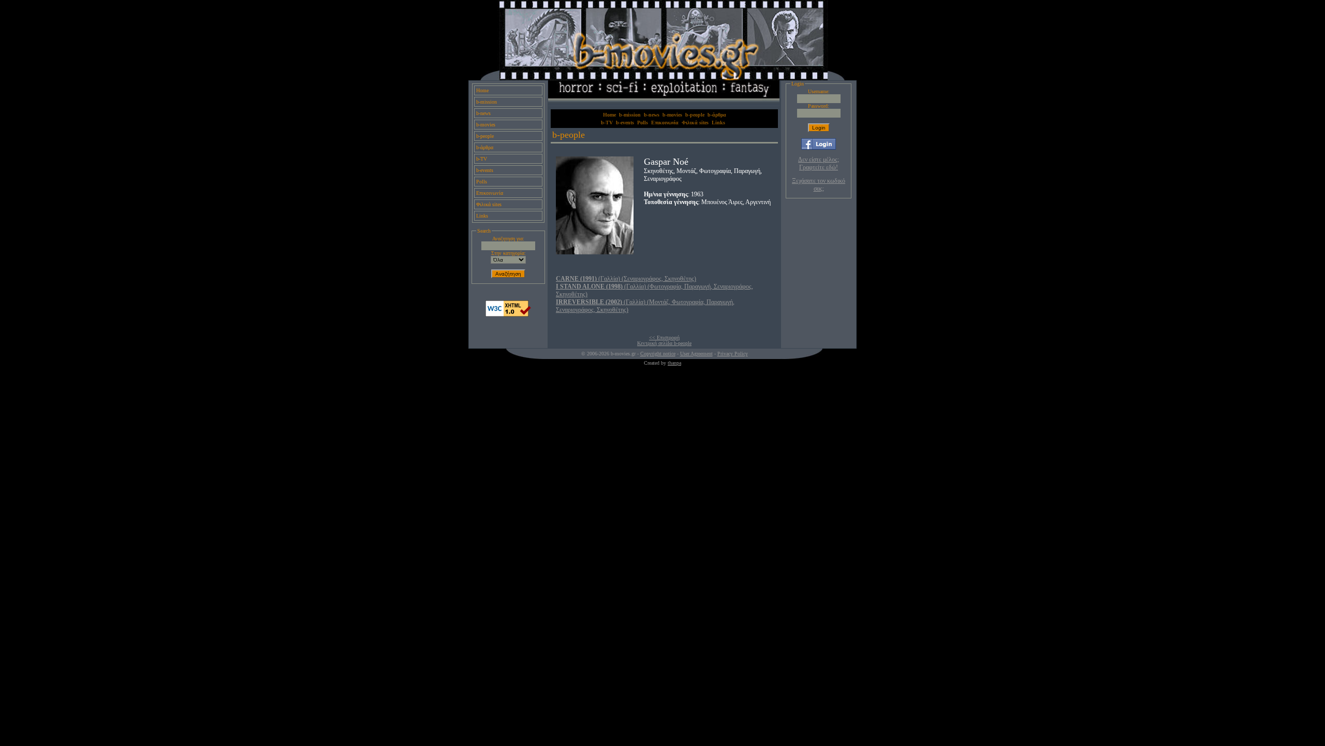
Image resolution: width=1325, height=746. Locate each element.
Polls (481, 181)
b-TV (481, 159)
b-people (485, 136)
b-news (483, 113)
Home (482, 90)
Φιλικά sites (489, 204)
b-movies (485, 124)
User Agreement (696, 353)
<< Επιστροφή (664, 337)
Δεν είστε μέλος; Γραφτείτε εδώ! (818, 163)
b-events (484, 170)
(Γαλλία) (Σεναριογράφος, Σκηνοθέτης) (626, 278)
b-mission (486, 102)
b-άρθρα (484, 147)
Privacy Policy (732, 353)
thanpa (674, 363)
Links (482, 216)
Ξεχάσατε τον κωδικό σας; (818, 184)
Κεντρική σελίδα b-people (664, 343)
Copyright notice (657, 353)
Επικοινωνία (489, 193)
